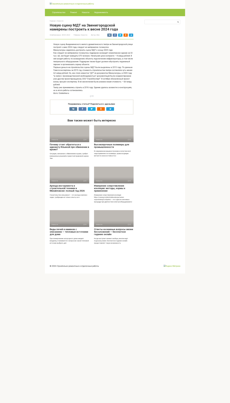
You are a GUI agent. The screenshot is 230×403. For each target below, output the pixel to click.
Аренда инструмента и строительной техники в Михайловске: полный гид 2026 (67, 188)
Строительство (58, 12)
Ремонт (73, 12)
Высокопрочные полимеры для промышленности (111, 145)
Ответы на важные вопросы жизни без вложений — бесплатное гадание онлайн (113, 232)
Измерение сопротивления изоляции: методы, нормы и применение (109, 188)
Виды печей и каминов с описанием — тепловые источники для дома (69, 232)
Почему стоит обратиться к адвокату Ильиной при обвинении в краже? (69, 147)
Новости (85, 12)
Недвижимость (101, 12)
